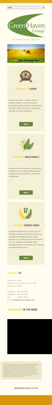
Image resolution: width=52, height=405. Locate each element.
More (26, 124)
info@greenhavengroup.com (24, 300)
